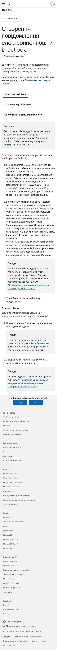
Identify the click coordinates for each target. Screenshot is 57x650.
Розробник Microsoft (10, 561)
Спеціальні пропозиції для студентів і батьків (19, 500)
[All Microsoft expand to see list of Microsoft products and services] (3, 3)
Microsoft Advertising (10, 539)
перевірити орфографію (33, 346)
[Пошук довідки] (9, 3)
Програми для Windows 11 (12, 435)
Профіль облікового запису (12, 447)
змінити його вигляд (39, 343)
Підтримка (7, 9)
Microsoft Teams (9, 548)
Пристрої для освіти (10, 478)
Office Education (8, 491)
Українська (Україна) (14, 622)
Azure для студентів (10, 504)
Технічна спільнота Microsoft (13, 574)
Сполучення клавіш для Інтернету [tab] (23, 114)
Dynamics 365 (8, 531)
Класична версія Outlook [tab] (17, 104)
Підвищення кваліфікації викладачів (16, 496)
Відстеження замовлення (12, 461)
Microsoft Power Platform (11, 583)
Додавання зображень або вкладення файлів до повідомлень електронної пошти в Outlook (28, 383)
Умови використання (10, 641)
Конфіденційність (36, 637)
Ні (36, 402)
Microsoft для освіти (10, 473)
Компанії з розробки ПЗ (11, 588)
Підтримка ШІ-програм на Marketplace (16, 570)
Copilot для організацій (11, 417)
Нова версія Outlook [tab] (15, 94)
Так (20, 402)
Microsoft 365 (8, 426)
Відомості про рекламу (38, 641)
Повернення (7, 456)
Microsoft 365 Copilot (10, 544)
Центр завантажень (10, 452)
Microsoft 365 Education (11, 487)
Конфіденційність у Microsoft (13, 609)
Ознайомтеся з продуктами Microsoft (16, 430)
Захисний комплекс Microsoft (13, 522)
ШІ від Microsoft (8, 517)
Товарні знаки (24, 641)
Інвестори (6, 614)
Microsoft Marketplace (11, 579)
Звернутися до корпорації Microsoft (15, 637)
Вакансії (6, 605)
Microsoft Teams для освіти (12, 482)
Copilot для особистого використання (16, 421)
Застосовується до (14, 56)
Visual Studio (7, 592)
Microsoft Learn (8, 565)
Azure (5, 526)
